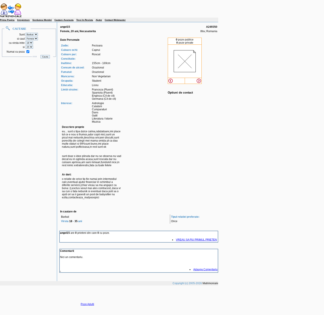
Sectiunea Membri (42, 20)
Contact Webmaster (115, 20)
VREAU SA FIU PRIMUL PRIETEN (196, 239)
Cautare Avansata (64, 20)
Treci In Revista (84, 20)
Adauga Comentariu (205, 269)
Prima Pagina (7, 20)
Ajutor (99, 20)
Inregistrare (23, 20)
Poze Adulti (87, 304)
